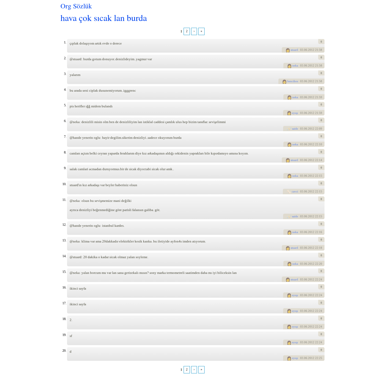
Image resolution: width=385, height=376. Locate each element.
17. (64, 303)
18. (64, 319)
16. (64, 287)
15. (64, 272)
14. (64, 256)
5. (65, 105)
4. (65, 89)
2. (65, 58)
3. (65, 74)
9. (65, 168)
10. (64, 184)
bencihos (292, 81)
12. (64, 224)
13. (64, 240)
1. (65, 42)
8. (65, 152)
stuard (294, 49)
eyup (295, 112)
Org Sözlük (76, 5)
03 (301, 49)
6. (65, 121)
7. (65, 137)
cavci (295, 191)
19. (64, 335)
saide (295, 128)
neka (295, 65)
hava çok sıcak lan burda (103, 17)
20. (64, 350)
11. (64, 200)
